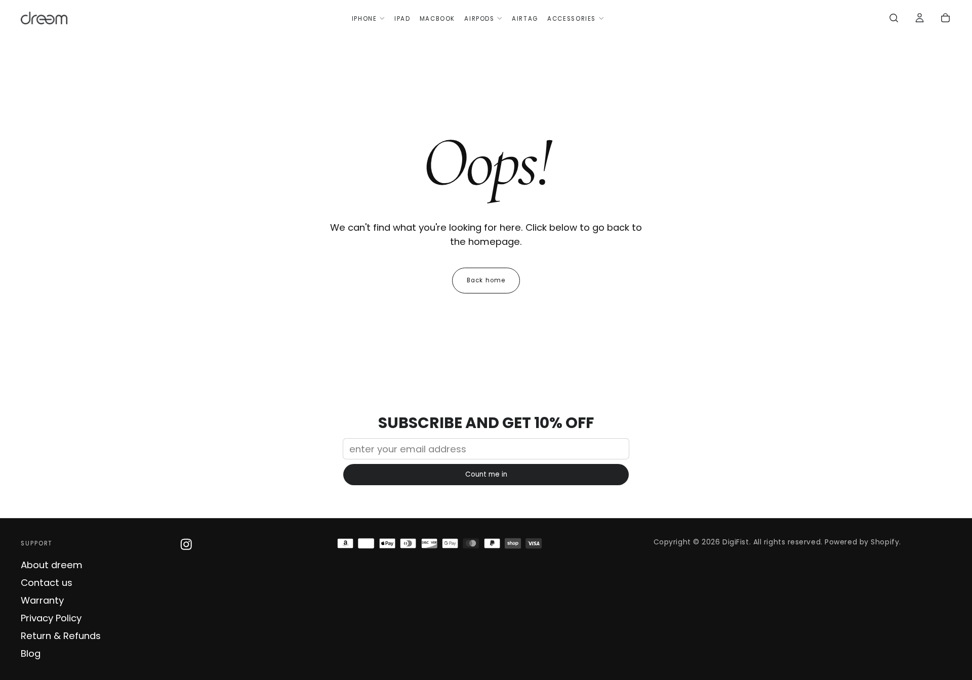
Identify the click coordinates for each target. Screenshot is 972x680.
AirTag (525, 19)
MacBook (437, 19)
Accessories (571, 19)
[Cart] (945, 19)
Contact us (46, 582)
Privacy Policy (51, 618)
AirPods (479, 19)
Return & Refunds (61, 635)
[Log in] (919, 19)
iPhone (364, 19)
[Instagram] (186, 544)
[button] (894, 19)
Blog (30, 653)
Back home (486, 280)
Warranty (42, 600)
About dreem (52, 565)
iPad (402, 19)
